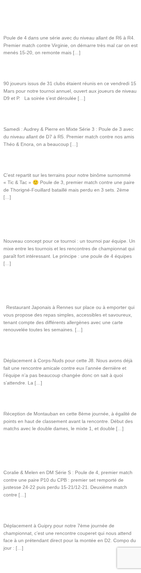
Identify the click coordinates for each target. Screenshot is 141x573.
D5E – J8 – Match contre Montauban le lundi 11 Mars (63, 399)
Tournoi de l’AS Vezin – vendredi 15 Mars (49, 69)
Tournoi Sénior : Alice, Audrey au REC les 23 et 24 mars (64, 114)
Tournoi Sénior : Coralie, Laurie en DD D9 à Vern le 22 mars (69, 160)
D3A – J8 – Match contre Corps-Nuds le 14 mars (57, 346)
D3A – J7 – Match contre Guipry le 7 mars (50, 511)
